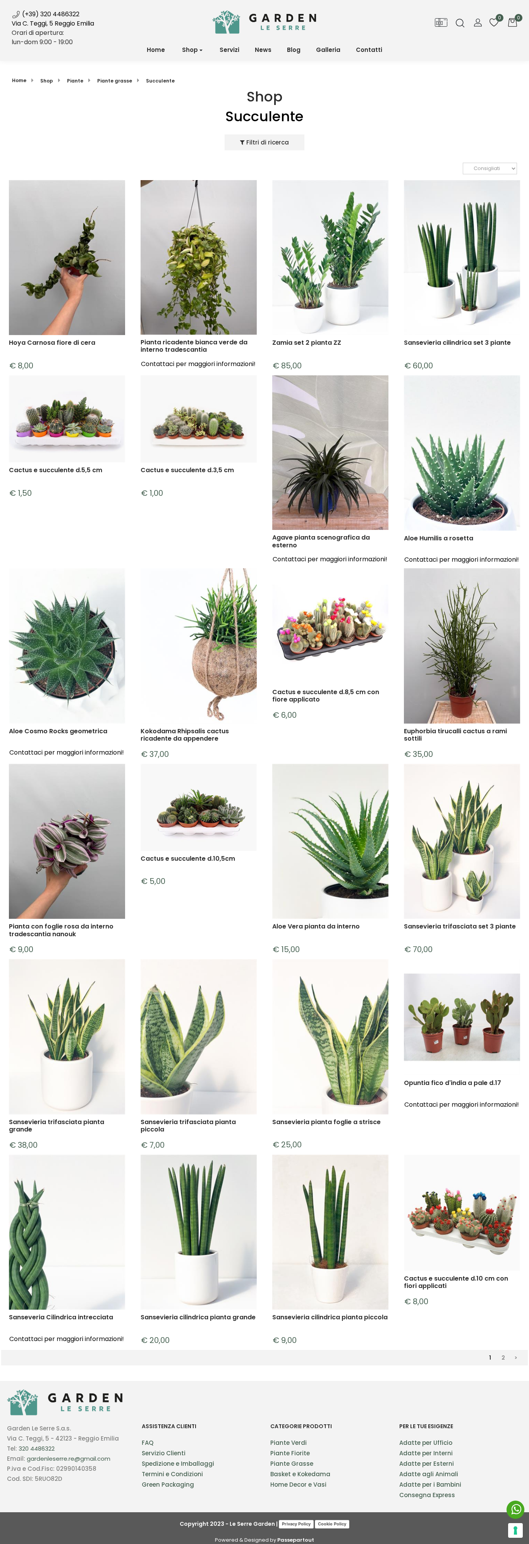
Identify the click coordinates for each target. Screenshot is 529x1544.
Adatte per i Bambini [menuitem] (430, 1484)
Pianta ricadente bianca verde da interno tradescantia (194, 346)
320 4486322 (37, 1448)
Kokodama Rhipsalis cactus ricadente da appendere (185, 734)
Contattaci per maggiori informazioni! (198, 363)
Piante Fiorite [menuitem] (290, 1453)
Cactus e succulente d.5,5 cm (55, 470)
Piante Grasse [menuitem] (291, 1464)
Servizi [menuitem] (229, 50)
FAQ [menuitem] (147, 1443)
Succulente (160, 80)
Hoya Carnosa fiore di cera (52, 343)
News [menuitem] (263, 50)
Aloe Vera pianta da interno (316, 927)
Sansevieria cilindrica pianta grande (198, 1318)
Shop (190, 50)
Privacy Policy (296, 1524)
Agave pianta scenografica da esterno (321, 541)
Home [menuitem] (156, 50)
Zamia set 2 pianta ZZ (306, 343)
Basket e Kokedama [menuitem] (300, 1474)
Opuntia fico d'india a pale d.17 (452, 1083)
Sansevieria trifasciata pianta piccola (188, 1125)
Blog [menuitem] (294, 50)
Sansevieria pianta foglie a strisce (326, 1122)
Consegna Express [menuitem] (427, 1495)
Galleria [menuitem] (328, 50)
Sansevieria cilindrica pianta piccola (330, 1318)
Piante (75, 80)
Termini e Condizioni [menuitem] (172, 1474)
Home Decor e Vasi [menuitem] (298, 1484)
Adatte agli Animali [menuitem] (428, 1474)
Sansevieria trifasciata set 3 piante (460, 927)
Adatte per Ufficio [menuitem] (425, 1443)
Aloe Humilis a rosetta (438, 539)
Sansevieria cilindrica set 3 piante (457, 343)
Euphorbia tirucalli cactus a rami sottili (455, 734)
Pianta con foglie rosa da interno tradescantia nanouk (61, 930)
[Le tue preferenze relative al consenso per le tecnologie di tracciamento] (515, 1530)
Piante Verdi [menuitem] (288, 1443)
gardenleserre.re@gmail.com (68, 1459)
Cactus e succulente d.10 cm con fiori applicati (456, 1282)
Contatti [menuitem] (369, 50)
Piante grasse (114, 80)
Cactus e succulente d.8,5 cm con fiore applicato (325, 695)
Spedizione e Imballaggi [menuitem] (178, 1464)
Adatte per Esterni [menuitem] (426, 1464)
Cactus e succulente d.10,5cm (188, 859)
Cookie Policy (332, 1524)
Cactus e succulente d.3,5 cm (187, 470)
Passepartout (295, 1540)
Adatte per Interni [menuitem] (426, 1453)
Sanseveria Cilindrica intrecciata (61, 1318)
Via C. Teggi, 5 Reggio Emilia (53, 23)
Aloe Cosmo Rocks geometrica (58, 731)
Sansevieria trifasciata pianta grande (56, 1125)
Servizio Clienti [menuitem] (163, 1453)
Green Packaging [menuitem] (168, 1484)
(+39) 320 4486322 (50, 14)
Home (19, 80)
